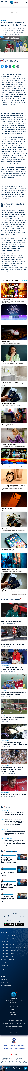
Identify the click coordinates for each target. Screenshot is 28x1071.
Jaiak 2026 (19, 6)
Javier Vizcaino (5, 982)
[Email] (17, 66)
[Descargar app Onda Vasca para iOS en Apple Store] (19, 924)
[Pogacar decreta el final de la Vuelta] (14, 633)
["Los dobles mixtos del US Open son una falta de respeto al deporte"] (14, 656)
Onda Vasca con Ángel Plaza (9, 956)
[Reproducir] (19, 858)
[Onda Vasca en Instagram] (16, 916)
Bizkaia (6, 829)
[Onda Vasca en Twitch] (20, 916)
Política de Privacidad (8, 1023)
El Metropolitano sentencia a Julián (13, 794)
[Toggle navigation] (2, 2)
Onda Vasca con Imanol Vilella (9, 953)
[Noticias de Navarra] (20, 1048)
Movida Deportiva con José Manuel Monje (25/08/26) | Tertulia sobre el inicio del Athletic (8, 860)
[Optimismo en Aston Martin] (14, 610)
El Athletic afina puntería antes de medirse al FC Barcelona (13, 718)
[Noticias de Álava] (7, 1048)
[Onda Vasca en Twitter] (4, 916)
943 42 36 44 (15, 1006)
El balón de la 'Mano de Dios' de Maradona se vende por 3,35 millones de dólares (12, 769)
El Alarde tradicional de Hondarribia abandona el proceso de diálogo (14, 813)
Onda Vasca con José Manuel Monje (11, 944)
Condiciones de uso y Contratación (14, 1026)
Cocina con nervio (6, 985)
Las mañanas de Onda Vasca (9, 935)
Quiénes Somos (10, 1020)
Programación (5, 969)
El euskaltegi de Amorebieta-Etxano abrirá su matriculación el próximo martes (14, 833)
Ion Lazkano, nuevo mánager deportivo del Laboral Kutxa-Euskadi (14, 743)
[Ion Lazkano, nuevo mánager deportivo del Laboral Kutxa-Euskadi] (14, 731)
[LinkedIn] (6, 66)
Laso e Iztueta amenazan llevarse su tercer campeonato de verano (14, 693)
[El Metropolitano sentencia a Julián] (14, 783)
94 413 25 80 (15, 1002)
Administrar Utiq (14, 1029)
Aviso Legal (19, 1020)
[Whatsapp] (13, 66)
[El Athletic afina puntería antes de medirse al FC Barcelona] (14, 706)
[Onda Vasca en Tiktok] (23, 916)
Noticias (3, 962)
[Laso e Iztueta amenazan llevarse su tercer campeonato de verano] (14, 681)
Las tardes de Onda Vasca (8, 938)
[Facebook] (10, 66)
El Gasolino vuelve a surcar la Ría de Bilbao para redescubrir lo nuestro (7, 899)
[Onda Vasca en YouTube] (12, 916)
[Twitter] (2, 66)
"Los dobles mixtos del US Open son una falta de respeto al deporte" (13, 668)
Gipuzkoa (6, 810)
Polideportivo (5, 619)
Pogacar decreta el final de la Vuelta (13, 644)
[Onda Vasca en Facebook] (8, 916)
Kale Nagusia (4, 941)
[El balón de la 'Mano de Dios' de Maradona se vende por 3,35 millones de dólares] (14, 756)
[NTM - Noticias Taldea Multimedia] (14, 1040)
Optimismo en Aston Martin (11, 621)
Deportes (3, 642)
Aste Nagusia (5, 6)
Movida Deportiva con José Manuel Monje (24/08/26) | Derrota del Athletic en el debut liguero (8, 886)
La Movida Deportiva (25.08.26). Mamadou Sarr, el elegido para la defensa (7, 873)
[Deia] (5, 1045)
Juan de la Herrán (6, 979)
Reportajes (4, 966)
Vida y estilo (8, 838)
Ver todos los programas (8, 959)
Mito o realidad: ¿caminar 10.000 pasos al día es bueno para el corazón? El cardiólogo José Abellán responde (14, 843)
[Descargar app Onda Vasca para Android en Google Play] (9, 924)
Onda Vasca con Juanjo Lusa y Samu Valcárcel (14, 947)
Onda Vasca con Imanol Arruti (9, 950)
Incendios (13, 6)
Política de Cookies (20, 1023)
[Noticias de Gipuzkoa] (17, 1045)
